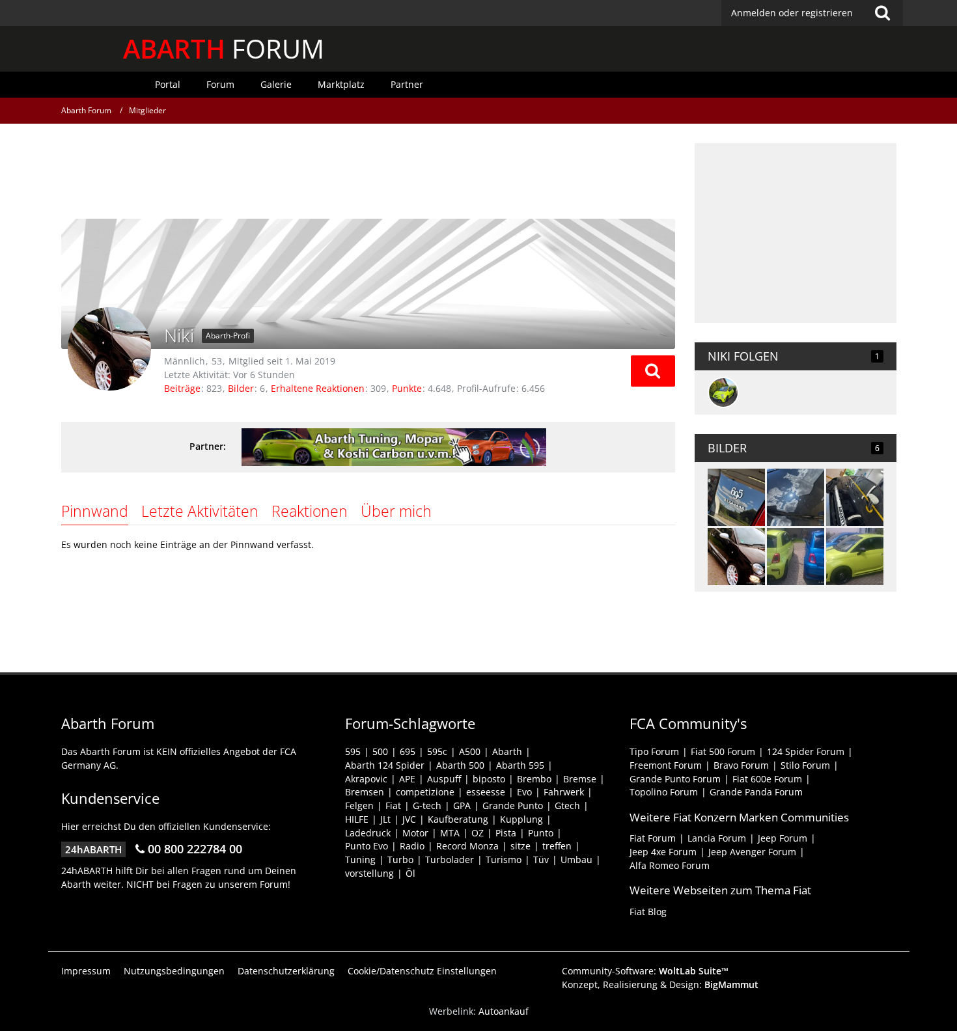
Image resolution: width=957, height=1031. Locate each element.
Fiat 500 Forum (723, 751)
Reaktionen (309, 511)
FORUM (223, 48)
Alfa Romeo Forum (670, 865)
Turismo (503, 859)
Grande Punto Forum (675, 779)
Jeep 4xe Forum (663, 851)
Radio (412, 846)
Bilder (241, 388)
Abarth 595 (520, 765)
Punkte (407, 388)
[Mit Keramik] (736, 497)
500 (380, 751)
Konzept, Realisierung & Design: (660, 984)
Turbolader (449, 859)
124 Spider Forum (805, 751)
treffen (557, 846)
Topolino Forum (664, 792)
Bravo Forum (741, 765)
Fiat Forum (653, 838)
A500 (469, 751)
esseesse (485, 792)
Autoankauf (503, 1011)
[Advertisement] (368, 172)
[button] (653, 371)
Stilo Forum (805, 765)
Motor (415, 833)
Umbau (576, 859)
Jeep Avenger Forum (752, 851)
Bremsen (364, 792)
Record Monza (467, 846)
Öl (410, 873)
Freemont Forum (666, 765)
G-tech (427, 805)
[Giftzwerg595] (723, 392)
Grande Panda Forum (756, 792)
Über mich (396, 511)
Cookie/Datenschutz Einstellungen (422, 971)
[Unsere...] (795, 556)
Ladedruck (368, 833)
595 (353, 751)
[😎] (795, 497)
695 (407, 751)
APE (407, 779)
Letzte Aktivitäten (199, 511)
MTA (450, 833)
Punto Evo (366, 846)
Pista (505, 833)
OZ (477, 833)
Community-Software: (645, 971)
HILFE (356, 819)
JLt (385, 819)
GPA (462, 805)
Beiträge (182, 388)
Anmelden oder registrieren (792, 13)
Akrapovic (366, 779)
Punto (540, 833)
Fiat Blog (648, 911)
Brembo (534, 779)
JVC (409, 819)
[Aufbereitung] (854, 497)
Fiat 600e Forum (767, 779)
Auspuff (444, 779)
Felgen (359, 805)
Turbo (400, 859)
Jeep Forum (782, 838)
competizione (425, 792)
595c (437, 751)
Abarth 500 (460, 765)
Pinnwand (94, 511)
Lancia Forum (716, 838)
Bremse (579, 779)
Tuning (360, 859)
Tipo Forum (654, 751)
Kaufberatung (458, 819)
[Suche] (883, 13)
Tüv (541, 859)
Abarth (507, 751)
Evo (524, 792)
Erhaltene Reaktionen (318, 388)
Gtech (567, 805)
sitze (520, 846)
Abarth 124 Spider (384, 765)
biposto (489, 779)
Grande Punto (512, 805)
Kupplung (521, 819)
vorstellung (369, 873)
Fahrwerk (564, 792)
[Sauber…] (736, 556)
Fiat (393, 805)
